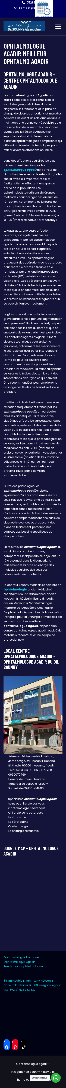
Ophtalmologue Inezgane (21, 957)
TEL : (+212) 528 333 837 (20, 990)
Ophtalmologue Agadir (19, 962)
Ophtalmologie (15, 589)
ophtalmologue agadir (20, 170)
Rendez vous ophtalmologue (23, 966)
